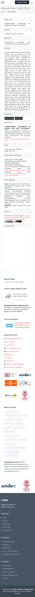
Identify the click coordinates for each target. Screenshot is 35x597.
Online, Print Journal (11, 436)
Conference (9, 361)
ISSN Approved (9, 440)
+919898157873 (11, 504)
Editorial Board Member (14, 367)
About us (5, 520)
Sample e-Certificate (8, 572)
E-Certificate (18, 118)
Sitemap (4, 578)
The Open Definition (18, 219)
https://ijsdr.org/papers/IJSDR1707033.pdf (17, 140)
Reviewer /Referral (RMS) (14, 364)
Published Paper (9, 118)
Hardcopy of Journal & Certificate (15, 448)
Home (3, 12)
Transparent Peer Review (13, 419)
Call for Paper (6, 527)
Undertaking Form (7, 568)
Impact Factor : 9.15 (11, 411)
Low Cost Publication (11, 456)
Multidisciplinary (19, 428)
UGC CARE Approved (12, 348)
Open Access (18, 423)
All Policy (8, 358)
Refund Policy (6, 548)
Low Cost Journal (10, 444)
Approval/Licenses (12, 351)
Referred (8, 423)
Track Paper (9, 345)
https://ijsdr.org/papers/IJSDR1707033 (17, 170)
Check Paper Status (8, 541)
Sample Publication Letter (10, 575)
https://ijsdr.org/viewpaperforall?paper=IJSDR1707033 (15, 174)
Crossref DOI (22, 440)
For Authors (9, 342)
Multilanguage (9, 432)
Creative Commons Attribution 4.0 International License (17, 217)
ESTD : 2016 (23, 415)
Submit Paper (22, 2)
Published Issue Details (13, 339)
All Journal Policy (7, 530)
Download (9, 355)
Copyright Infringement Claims (11, 554)
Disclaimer (5, 544)
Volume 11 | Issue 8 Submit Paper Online (20, 295)
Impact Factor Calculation (10, 551)
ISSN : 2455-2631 (10, 415)
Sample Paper (6, 565)
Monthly (7, 428)
